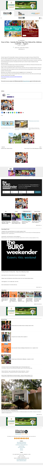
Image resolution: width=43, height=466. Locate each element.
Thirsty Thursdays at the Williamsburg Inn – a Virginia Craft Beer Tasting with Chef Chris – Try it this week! (21, 129)
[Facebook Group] (25, 438)
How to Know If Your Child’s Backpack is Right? (33, 148)
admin (20, 45)
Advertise (21, 449)
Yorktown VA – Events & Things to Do (21, 444)
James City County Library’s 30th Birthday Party (10, 410)
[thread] (28, 438)
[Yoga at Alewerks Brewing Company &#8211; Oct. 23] (7, 124)
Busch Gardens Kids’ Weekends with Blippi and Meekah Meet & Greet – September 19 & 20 (13, 300)
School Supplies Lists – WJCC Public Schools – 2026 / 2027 (10, 281)
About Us (21, 448)
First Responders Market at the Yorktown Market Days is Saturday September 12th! (37, 300)
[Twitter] (21, 438)
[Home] (18, 40)
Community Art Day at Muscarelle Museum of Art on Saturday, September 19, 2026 (16, 222)
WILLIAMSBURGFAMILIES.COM (21, 459)
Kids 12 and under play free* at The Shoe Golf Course (9, 284)
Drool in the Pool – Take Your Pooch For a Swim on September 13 (26, 222)
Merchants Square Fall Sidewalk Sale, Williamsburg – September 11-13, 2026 (21, 300)
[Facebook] (15, 438)
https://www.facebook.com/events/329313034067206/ (11, 76)
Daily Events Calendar (21, 447)
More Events (38, 225)
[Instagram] (16, 438)
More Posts (39, 414)
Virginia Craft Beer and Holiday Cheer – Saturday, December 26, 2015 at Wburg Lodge (34, 129)
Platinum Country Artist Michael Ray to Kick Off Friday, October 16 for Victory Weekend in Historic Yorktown (17, 278)
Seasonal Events (26, 81)
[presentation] (6, 216)
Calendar (39, 18)
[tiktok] (23, 438)
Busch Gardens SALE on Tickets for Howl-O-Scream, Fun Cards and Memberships (13, 275)
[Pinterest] (18, 438)
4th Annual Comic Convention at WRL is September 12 (36, 222)
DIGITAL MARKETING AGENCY (21, 460)
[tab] (6, 211)
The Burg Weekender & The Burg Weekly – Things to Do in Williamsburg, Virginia (6, 222)
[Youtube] (20, 438)
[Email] (13, 97)
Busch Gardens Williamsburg (21, 442)
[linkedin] (26, 438)
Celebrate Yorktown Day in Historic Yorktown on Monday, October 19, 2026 (5, 300)
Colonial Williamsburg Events (21, 443)
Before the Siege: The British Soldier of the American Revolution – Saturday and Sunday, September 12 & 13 (17, 375)
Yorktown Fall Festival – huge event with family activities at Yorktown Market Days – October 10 (29, 300)
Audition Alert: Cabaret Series (6, 148)
